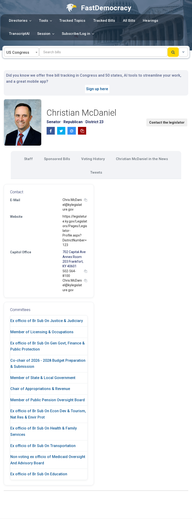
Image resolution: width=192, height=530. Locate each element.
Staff (28, 159)
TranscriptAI (19, 34)
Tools (43, 20)
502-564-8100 (69, 273)
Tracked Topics (72, 20)
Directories (18, 20)
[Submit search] (173, 52)
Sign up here (97, 89)
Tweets (96, 172)
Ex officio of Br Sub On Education (38, 474)
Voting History (93, 159)
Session (43, 34)
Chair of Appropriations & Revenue (40, 389)
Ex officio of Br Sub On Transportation (43, 446)
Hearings (150, 20)
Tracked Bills (104, 20)
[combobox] (21, 52)
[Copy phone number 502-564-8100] (86, 271)
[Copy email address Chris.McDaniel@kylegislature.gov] (86, 199)
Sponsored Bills (57, 159)
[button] (183, 52)
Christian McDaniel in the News (142, 159)
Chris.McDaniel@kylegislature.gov (72, 204)
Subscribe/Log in (76, 34)
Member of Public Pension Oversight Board (47, 400)
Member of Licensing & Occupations (42, 332)
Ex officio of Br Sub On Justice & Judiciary (46, 321)
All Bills (129, 20)
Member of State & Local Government (42, 378)
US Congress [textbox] (17, 52)
